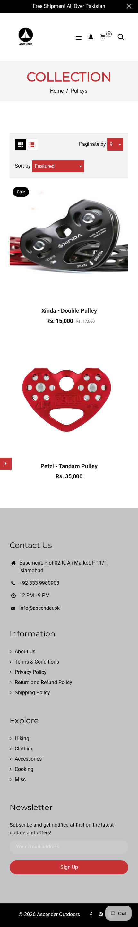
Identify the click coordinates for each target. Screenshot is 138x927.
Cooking (24, 769)
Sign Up (69, 867)
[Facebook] (92, 914)
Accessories (28, 759)
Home (57, 91)
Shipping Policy (32, 693)
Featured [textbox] (45, 166)
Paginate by (92, 144)
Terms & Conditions (37, 662)
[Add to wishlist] (69, 295)
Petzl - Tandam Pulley (69, 466)
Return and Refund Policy (43, 682)
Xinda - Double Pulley (69, 310)
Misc (20, 779)
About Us (25, 652)
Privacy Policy (31, 672)
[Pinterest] (101, 914)
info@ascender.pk (39, 608)
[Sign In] (91, 37)
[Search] (120, 37)
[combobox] (115, 144)
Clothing (24, 749)
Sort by (23, 166)
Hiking (22, 738)
